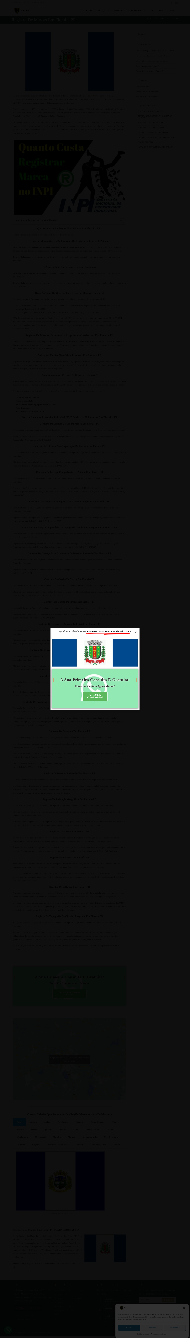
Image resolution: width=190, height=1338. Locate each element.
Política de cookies (143, 1334)
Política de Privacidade (158, 1334)
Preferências (175, 1328)
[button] (184, 1308)
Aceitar (129, 1328)
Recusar (152, 1328)
